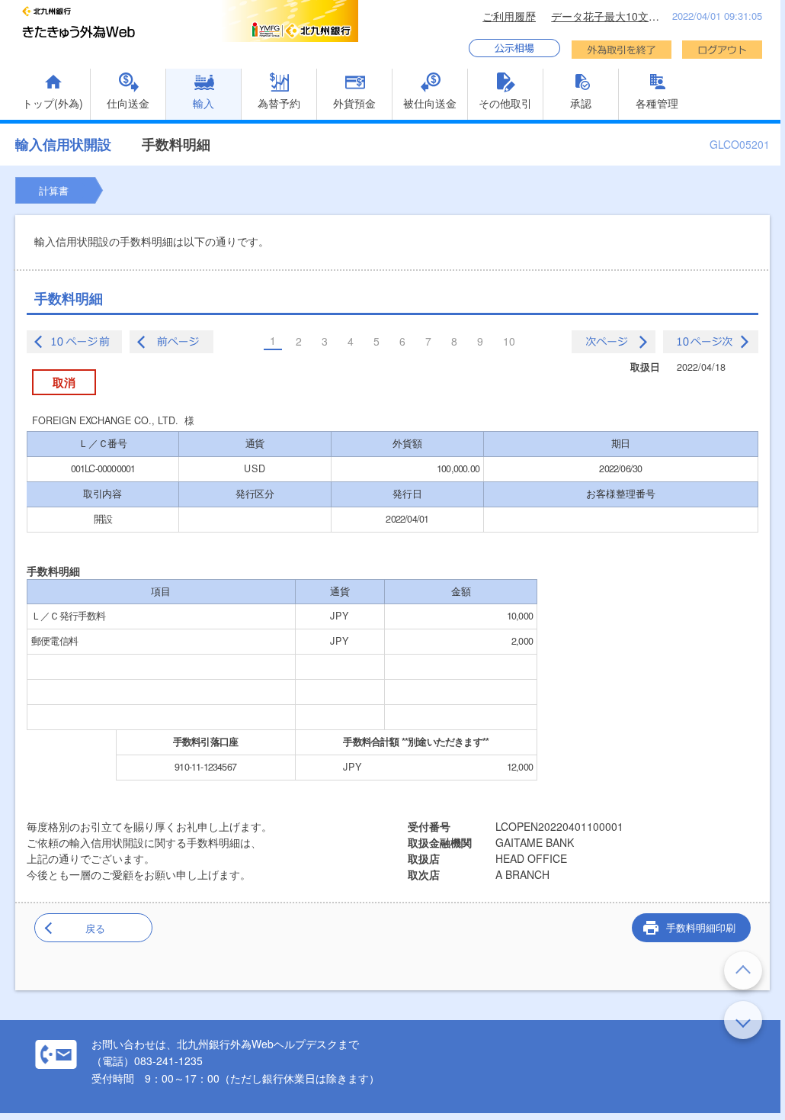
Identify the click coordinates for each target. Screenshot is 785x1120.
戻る (95, 928)
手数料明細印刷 (700, 927)
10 (509, 341)
